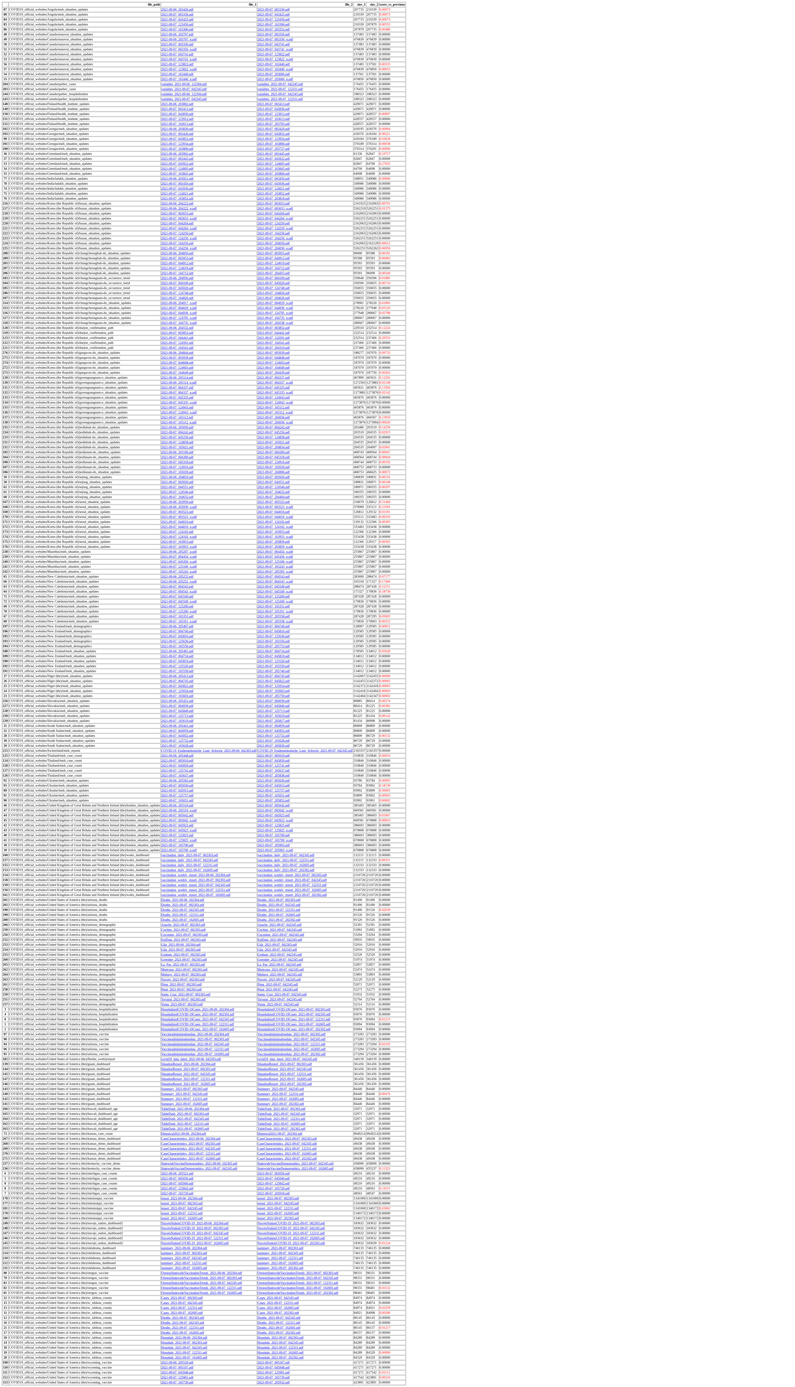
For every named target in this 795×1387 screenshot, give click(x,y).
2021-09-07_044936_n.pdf (275, 308)
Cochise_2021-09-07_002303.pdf (183, 929)
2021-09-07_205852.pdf (274, 800)
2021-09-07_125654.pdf (274, 686)
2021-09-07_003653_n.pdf (275, 208)
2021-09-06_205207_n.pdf (179, 551)
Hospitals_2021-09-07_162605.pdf (281, 1352)
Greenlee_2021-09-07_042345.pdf (280, 959)
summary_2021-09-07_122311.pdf (280, 1258)
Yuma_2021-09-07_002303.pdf (182, 1004)
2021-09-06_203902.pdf (177, 153)
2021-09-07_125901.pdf (274, 1372)
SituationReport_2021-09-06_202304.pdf (188, 1064)
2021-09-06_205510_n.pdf (179, 810)
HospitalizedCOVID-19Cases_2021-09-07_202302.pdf (294, 1029)
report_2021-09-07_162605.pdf (278, 1213)
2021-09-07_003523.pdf (274, 502)
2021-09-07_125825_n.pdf (275, 830)
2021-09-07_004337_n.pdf (275, 382)
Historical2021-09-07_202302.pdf (280, 1133)
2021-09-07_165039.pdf (274, 467)
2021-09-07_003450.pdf (274, 178)
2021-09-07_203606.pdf (274, 74)
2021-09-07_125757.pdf (274, 790)
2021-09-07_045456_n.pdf (275, 556)
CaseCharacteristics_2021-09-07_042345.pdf (287, 1143)
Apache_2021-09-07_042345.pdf (279, 924)
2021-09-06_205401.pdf (177, 651)
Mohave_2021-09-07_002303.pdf (183, 974)
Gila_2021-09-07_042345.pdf (277, 949)
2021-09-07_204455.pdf (274, 273)
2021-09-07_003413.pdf (274, 104)
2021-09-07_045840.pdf (274, 706)
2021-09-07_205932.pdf (274, 1382)
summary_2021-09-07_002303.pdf (280, 1248)
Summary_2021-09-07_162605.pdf (281, 1099)
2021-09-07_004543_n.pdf (275, 581)
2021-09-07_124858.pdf (274, 437)
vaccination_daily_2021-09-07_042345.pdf (286, 855)
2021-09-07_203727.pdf (274, 148)
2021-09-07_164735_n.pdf (275, 318)
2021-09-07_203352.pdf (274, 29)
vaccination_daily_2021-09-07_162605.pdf (286, 865)
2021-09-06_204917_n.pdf (179, 303)
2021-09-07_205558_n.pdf (275, 621)
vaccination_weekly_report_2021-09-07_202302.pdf (292, 895)
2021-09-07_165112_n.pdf (275, 412)
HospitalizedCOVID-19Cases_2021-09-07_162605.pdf (294, 1024)
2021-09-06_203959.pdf (177, 502)
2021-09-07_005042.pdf (274, 805)
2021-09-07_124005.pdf (274, 163)
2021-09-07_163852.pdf (274, 193)
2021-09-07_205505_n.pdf (275, 571)
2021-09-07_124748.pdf (274, 288)
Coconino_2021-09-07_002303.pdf (184, 934)
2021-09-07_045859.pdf (274, 760)
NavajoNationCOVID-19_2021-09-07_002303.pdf (291, 1223)
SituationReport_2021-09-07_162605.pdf (285, 1079)
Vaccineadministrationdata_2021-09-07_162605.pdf (291, 1049)
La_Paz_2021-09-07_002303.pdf (183, 964)
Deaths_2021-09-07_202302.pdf (279, 919)
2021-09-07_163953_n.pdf (275, 536)
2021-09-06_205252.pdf (177, 576)
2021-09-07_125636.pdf (274, 636)
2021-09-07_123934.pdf (274, 139)
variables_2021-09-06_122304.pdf (184, 84)
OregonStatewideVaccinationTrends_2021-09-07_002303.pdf (298, 1273)
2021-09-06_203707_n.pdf (179, 39)
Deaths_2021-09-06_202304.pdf (182, 900)
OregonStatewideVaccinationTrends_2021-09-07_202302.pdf (298, 1293)
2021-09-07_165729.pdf (274, 1188)
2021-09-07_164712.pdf (274, 268)
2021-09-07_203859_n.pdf (275, 546)
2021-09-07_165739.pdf (274, 1377)
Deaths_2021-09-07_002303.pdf (279, 900)
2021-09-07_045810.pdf (274, 656)
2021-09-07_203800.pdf (274, 173)
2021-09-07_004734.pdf (274, 651)
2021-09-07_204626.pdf (274, 298)
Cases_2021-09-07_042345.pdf (278, 1298)
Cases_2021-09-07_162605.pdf (278, 1307)
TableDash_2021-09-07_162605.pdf (281, 1123)
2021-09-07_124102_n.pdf (275, 527)
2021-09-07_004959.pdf (274, 725)
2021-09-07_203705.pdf (274, 124)
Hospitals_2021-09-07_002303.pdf (281, 1337)
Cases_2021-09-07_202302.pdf (278, 1312)
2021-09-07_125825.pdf (274, 825)
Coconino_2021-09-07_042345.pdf (281, 934)
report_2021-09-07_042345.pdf (278, 1203)
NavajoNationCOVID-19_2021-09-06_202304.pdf (195, 1223)
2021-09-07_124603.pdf (274, 362)
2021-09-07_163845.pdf (274, 168)
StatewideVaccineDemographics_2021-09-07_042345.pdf (296, 1163)
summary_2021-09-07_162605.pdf (280, 1263)
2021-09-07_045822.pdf (274, 681)
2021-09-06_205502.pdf (177, 780)
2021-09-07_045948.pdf (274, 1367)
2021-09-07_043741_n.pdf (275, 49)
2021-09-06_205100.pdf (177, 452)
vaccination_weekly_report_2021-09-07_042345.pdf (292, 880)
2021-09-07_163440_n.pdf (275, 69)
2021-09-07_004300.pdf (274, 452)
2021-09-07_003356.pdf (274, 34)
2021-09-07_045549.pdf (274, 586)
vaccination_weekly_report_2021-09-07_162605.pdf (292, 890)
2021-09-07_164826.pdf (274, 293)
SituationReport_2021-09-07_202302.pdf (285, 1084)
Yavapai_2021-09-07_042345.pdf (280, 999)
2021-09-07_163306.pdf (274, 24)
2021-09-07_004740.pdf (274, 626)
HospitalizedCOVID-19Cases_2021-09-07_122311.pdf (294, 1019)
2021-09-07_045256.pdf (274, 432)
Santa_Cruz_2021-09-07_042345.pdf (282, 994)
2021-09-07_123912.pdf (274, 114)
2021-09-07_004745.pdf (274, 676)
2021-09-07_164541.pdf (274, 342)
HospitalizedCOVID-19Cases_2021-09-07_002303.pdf (294, 1009)
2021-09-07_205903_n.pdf (275, 850)
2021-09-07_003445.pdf (274, 153)
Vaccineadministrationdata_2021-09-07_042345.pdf (291, 1039)
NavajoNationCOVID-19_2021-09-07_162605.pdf (291, 1238)
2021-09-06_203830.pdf (177, 129)
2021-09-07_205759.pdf (274, 696)
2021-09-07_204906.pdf (274, 472)
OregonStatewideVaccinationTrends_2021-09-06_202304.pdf (201, 1273)
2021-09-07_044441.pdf (274, 333)
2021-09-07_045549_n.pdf (275, 591)
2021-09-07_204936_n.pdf (275, 422)
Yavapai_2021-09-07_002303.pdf (183, 999)
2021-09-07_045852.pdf (274, 730)
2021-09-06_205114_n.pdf (178, 382)
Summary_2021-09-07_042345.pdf (281, 1089)
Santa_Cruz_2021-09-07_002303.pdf (185, 994)
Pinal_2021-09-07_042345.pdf (278, 989)
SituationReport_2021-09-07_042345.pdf (285, 1069)
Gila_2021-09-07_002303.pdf (277, 944)
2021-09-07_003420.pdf (274, 129)
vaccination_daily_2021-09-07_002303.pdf (189, 855)
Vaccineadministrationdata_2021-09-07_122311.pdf (291, 1044)
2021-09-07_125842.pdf (274, 1183)
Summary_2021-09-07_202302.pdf (281, 1104)
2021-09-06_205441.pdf (177, 725)
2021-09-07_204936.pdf (274, 417)
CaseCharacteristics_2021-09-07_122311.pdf (287, 1148)
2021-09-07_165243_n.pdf (275, 566)
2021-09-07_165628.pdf (274, 740)
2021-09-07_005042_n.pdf (275, 810)
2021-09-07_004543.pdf (274, 576)
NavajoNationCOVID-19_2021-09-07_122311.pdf (291, 1233)
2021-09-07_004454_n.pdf (275, 551)
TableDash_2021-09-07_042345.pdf (281, 1113)
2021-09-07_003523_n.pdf (275, 507)
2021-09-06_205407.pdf (177, 626)
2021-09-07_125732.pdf (274, 735)
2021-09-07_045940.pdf (274, 1178)
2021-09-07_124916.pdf (274, 462)
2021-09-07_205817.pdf (274, 721)
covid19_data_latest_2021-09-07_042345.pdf (287, 1059)
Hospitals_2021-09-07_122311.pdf (280, 1347)
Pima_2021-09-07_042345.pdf (278, 984)
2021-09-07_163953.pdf (274, 531)
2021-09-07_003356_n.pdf (275, 39)
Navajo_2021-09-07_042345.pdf (279, 979)
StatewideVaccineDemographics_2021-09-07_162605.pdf (296, 1168)
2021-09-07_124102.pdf (274, 522)
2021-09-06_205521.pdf (177, 1173)
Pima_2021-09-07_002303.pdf (181, 984)
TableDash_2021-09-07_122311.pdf (281, 1118)
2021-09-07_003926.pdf (274, 477)
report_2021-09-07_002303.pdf (278, 1198)
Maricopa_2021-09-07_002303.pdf (184, 969)
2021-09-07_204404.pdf (274, 497)
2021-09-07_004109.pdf (274, 278)
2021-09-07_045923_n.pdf (275, 820)
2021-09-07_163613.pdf (274, 119)
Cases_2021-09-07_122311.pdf (278, 1303)
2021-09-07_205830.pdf (274, 745)
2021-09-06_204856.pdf (177, 253)
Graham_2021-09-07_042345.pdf (280, 954)
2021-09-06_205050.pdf (177, 427)
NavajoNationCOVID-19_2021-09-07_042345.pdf (291, 1228)
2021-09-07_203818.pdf (274, 198)
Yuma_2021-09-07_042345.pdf (278, 1004)
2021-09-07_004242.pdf (274, 427)
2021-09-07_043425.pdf (274, 14)
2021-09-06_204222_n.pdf (179, 208)
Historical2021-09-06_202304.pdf (183, 1133)
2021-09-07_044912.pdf (274, 258)
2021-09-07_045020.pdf (274, 283)
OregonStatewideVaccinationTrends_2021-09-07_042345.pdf (298, 1278)
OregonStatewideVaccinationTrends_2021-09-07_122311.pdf (298, 1283)
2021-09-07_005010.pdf (274, 755)
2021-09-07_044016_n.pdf (275, 517)
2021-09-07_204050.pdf (274, 243)
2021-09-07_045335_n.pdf (275, 392)
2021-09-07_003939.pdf (274, 352)
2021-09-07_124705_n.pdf (275, 313)
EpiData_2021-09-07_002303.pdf (183, 939)
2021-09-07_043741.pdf (274, 44)
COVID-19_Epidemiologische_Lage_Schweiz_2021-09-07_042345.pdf (305, 750)
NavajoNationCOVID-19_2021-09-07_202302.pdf (291, 1243)
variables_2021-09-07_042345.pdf (280, 84)
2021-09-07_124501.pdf (274, 337)
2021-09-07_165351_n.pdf (275, 611)
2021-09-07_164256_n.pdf (275, 238)
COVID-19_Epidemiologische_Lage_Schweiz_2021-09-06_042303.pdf (208, 750)
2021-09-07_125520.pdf (274, 661)
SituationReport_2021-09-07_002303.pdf (285, 1064)
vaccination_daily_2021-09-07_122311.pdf (286, 860)
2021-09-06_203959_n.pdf (179, 507)
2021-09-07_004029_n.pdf (275, 303)
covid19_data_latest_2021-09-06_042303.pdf (191, 1059)
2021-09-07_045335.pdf (274, 387)
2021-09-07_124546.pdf (274, 487)
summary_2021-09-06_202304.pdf (184, 1248)
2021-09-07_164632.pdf (274, 492)
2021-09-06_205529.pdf (177, 1362)
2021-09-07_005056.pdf (274, 1173)
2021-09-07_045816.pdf (274, 631)
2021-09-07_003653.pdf (274, 203)
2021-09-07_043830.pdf (274, 109)
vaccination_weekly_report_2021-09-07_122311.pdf (292, 885)
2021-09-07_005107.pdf (274, 1362)
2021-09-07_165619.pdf (274, 716)
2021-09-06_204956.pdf (177, 278)
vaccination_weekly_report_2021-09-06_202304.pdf (195, 875)
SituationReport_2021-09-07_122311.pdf (285, 1074)
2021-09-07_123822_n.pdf (275, 59)
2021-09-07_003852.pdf (274, 328)
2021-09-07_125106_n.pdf (275, 561)
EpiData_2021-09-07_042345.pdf (280, 939)
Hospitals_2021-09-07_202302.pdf (281, 1357)
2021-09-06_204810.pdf (177, 477)
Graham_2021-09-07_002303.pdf (183, 954)
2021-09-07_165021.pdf (274, 442)
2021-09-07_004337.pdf (274, 377)
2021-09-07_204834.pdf (274, 447)
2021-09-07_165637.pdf (274, 770)
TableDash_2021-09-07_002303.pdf (281, 1109)
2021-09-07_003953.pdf (274, 253)
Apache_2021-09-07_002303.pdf (183, 924)
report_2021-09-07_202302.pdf (278, 1218)
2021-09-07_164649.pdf (274, 367)
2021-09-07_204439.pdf (274, 372)
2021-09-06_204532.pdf (177, 328)
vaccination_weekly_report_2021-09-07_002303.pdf (292, 875)
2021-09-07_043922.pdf (274, 158)
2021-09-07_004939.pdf (274, 701)
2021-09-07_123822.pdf (274, 54)
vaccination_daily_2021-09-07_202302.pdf (286, 870)
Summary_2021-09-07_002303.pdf (184, 1089)
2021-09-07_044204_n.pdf (275, 218)
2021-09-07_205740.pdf (274, 671)
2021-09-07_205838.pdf (274, 775)
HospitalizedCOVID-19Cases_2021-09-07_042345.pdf (294, 1014)
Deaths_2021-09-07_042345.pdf (279, 905)
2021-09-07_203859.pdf (274, 541)
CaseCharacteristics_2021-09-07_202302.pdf (287, 1158)
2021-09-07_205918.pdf (274, 1193)
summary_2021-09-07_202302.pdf (280, 1268)
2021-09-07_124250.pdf (274, 223)
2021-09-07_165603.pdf (274, 691)
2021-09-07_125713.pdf (274, 711)
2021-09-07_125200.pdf (274, 596)
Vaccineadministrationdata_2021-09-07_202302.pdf (291, 1054)
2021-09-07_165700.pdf (274, 835)
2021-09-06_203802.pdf (177, 104)
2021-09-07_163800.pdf (274, 143)
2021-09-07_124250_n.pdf (275, 228)
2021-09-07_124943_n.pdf (275, 402)
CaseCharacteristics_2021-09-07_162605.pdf (287, 1153)
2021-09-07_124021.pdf (274, 188)
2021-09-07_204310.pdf (274, 347)
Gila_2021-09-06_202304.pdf (181, 944)
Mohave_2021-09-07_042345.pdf (280, 974)
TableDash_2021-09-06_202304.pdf (185, 1109)
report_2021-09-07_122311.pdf (278, 1208)
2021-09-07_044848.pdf (274, 357)
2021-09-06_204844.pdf (177, 352)
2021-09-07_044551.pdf (274, 482)
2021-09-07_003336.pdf (274, 9)
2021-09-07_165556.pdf (274, 641)
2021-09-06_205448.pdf (177, 755)
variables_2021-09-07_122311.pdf (280, 89)
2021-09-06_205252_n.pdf (179, 581)
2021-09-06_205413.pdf (177, 676)
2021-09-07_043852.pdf (274, 134)
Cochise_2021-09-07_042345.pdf (280, 929)
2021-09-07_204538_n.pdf (275, 323)
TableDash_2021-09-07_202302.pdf (281, 1128)
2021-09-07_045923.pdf (274, 815)
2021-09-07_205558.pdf (274, 616)
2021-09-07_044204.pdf (274, 213)
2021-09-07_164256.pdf (274, 233)
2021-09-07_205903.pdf (274, 845)
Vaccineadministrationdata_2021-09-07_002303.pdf (291, 1034)
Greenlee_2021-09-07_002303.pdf (184, 959)
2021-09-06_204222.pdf (177, 203)
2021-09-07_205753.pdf (274, 646)
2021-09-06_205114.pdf (177, 377)
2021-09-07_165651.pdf (274, 795)
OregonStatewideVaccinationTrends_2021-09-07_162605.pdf (298, 1288)
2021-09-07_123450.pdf (274, 19)
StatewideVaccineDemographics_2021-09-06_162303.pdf (199, 1163)
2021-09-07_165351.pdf (274, 606)
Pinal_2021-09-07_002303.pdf (181, 989)
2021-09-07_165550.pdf (274, 666)
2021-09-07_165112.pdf (273, 407)
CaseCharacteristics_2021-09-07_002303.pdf (287, 1138)
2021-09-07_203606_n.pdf (275, 79)
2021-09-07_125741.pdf (274, 765)
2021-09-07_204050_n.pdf (275, 248)
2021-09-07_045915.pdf (274, 785)
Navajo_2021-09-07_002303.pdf (183, 979)
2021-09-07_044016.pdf (274, 512)
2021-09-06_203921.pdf (177, 178)
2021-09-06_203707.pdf (177, 34)
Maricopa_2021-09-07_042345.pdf (281, 969)
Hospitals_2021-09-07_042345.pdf (281, 1342)
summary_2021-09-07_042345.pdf (280, 1253)
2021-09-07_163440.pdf (274, 64)
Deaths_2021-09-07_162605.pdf (279, 915)
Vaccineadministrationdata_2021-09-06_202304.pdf (195, 1034)
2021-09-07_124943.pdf (274, 397)
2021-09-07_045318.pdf (274, 457)
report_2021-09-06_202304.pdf (182, 1198)
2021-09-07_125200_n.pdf (275, 601)
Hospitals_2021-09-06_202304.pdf (184, 1337)
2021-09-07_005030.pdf (274, 780)
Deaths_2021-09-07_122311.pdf (279, 910)
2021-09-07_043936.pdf (274, 183)
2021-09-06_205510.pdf (177, 805)
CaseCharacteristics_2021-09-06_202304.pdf (190, 1138)
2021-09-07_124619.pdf (274, 263)
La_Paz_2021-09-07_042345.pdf (279, 964)
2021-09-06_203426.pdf (177, 9)
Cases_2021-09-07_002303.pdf (182, 1298)
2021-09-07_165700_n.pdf (275, 840)
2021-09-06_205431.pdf (177, 701)
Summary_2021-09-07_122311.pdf (281, 1094)
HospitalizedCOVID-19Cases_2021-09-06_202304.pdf (197, 1009)
